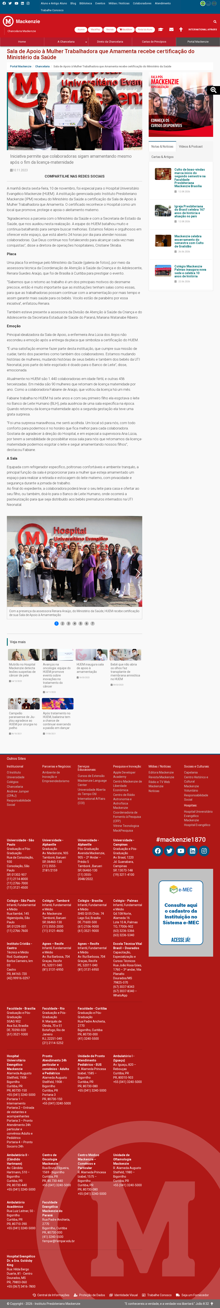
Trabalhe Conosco (159, 1295)
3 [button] (68, 623)
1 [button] (56, 623)
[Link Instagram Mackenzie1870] (28, 3)
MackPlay (95, 29)
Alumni (81, 29)
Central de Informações (53, 1295)
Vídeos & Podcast (191, 146)
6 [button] (86, 623)
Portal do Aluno (145, 29)
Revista (110, 29)
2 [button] (62, 623)
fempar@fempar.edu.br (58, 1241)
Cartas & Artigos (162, 157)
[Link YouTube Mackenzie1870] (16, 3)
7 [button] (92, 623)
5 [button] (80, 623)
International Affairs (202, 29)
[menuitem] (54, 3)
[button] (138, 573)
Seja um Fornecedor (195, 1295)
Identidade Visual (126, 1295)
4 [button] (74, 623)
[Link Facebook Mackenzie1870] (4, 3)
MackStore (127, 29)
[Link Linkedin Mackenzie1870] (22, 3)
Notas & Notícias (162, 146)
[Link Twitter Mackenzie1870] (10, 3)
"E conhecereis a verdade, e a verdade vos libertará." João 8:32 (168, 1303)
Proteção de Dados (92, 1295)
